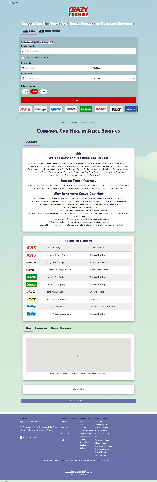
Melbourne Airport (102, 449)
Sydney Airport (101, 455)
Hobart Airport (101, 443)
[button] (77, 356)
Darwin (83, 424)
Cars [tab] (32, 31)
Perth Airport (100, 452)
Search (78, 99)
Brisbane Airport (102, 427)
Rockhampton (85, 433)
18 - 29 (25, 91)
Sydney (83, 427)
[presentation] (49, 31)
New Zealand (66, 434)
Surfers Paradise (86, 430)
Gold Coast (84, 442)
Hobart (83, 439)
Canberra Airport (102, 434)
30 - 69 (34, 91)
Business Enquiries (30, 437)
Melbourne (84, 436)
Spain (63, 437)
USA (63, 424)
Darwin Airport (101, 437)
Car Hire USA (106, 460)
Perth (82, 421)
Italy (63, 440)
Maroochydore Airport (104, 446)
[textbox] (78, 51)
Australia (64, 427)
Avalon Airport (101, 424)
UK (62, 430)
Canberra (84, 445)
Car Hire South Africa (87, 460)
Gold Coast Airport (102, 440)
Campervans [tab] (52, 31)
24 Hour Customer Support (34, 421)
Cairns (82, 448)
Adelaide (98, 421)
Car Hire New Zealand (51, 460)
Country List (66, 421)
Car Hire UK (70, 460)
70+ (43, 91)
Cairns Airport (101, 430)
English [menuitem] (14, 2)
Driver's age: (27, 86)
